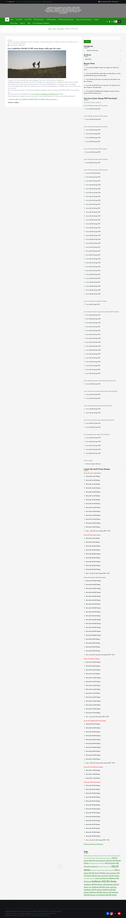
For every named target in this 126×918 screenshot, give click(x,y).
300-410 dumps (110, 863)
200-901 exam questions (93, 863)
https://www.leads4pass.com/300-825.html (46, 94)
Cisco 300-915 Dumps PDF (93, 133)
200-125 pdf (88, 858)
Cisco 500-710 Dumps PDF (93, 358)
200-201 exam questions (107, 858)
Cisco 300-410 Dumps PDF (93, 177)
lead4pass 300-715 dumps (93, 889)
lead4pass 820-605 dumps (107, 895)
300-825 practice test (73, 42)
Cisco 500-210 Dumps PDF (93, 315)
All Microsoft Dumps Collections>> (94, 844)
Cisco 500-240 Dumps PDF (93, 322)
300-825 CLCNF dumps (13, 42)
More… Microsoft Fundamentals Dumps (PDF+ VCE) (100, 763)
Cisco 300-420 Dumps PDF (93, 185)
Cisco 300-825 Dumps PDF (93, 290)
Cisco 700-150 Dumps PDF (93, 365)
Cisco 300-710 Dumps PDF (93, 251)
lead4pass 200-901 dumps (104, 881)
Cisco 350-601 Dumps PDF (93, 220)
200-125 (109, 855)
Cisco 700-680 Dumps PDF (93, 409)
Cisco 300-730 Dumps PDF (93, 266)
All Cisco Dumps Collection (93, 464)
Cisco (54, 28)
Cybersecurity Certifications (84, 19)
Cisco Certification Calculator (41, 23)
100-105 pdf (100, 855)
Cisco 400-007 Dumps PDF (93, 119)
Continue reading (13, 102)
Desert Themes (45, 915)
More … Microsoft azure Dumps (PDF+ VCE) (98, 531)
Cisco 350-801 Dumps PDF (93, 274)
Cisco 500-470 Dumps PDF (93, 342)
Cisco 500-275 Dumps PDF (93, 423)
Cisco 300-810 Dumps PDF (93, 278)
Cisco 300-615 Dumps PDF (93, 227)
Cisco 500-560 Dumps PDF (93, 350)
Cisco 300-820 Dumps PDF (93, 286)
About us (22, 23)
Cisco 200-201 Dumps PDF (93, 384)
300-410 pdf (100, 866)
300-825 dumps (23, 42)
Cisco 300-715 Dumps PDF (93, 255)
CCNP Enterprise (51, 19)
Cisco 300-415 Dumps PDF (93, 181)
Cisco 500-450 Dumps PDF (93, 449)
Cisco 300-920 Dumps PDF (93, 137)
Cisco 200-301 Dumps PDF (93, 162)
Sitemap (96, 19)
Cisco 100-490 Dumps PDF (93, 152)
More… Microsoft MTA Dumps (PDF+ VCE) (97, 840)
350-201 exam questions (108, 873)
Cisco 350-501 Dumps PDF (93, 204)
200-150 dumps (99, 858)
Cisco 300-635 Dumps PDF (93, 243)
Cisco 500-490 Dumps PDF (93, 346)
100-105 (85, 855)
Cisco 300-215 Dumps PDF (93, 394)
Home (11, 19)
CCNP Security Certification (66, 19)
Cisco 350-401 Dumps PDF (93, 173)
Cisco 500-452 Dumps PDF (93, 338)
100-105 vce (105, 855)
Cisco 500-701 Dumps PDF (93, 354)
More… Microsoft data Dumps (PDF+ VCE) (98, 573)
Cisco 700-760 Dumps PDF (93, 373)
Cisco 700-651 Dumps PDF (93, 369)
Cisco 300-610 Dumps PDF (93, 223)
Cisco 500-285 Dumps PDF (93, 427)
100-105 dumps (89, 855)
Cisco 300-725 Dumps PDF (93, 262)
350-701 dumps (114, 875)
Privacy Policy (14, 23)
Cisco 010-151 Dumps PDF (93, 304)
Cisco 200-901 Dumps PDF (93, 109)
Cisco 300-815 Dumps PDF (93, 282)
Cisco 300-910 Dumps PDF (93, 130)
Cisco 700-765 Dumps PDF (93, 412)
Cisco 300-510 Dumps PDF (93, 208)
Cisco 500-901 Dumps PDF (93, 361)
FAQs (28, 23)
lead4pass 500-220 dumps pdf (100, 892)
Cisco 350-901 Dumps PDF (93, 141)
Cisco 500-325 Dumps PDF (93, 330)
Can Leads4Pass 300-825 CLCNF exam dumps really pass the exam (34, 48)
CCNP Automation (39, 19)
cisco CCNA (19, 19)
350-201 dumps (94, 873)
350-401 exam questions (100, 875)
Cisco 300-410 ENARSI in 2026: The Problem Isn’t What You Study (34, 1)
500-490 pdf (92, 878)
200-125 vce (93, 858)
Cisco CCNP (28, 19)
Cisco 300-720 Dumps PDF (93, 259)
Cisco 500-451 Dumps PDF (93, 334)
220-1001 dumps (102, 863)
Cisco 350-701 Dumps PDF (93, 247)
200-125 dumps (114, 855)
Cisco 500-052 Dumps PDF (93, 437)
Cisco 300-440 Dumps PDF (93, 200)
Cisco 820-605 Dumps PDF (93, 453)
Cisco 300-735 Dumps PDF (93, 270)
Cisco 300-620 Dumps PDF (93, 231)
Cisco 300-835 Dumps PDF (93, 294)
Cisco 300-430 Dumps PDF (93, 192)
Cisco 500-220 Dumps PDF (93, 441)
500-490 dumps (87, 878)
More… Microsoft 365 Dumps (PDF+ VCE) (97, 716)
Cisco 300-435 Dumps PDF (93, 196)
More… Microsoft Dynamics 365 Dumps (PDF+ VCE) (100, 654)
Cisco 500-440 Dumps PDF (93, 445)
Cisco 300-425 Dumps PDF (93, 188)
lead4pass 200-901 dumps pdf (94, 884)
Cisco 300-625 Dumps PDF (93, 235)
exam (11, 40)
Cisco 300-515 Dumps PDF (93, 212)
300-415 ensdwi (93, 870)
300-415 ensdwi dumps (100, 870)
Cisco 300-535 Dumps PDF (93, 216)
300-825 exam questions (34, 42)
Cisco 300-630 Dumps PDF (93, 239)
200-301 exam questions (97, 860)
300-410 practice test (107, 866)
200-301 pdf (110, 860)
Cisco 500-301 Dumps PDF (93, 326)
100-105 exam (95, 855)
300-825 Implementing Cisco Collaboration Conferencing (53, 42)
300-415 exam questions (109, 870)
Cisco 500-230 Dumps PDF (93, 319)
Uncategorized (21, 43)
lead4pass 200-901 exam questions (104, 887)
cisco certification (101, 878)
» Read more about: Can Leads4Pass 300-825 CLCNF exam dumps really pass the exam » (33, 99)
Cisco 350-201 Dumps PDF (93, 398)
